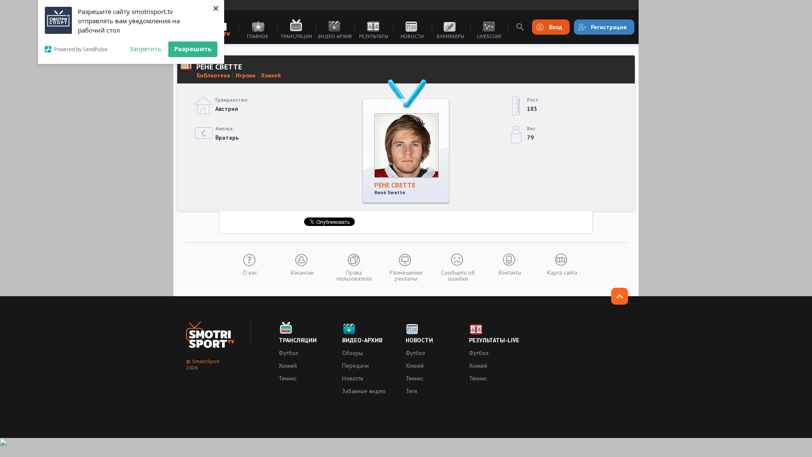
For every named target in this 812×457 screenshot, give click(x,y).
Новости (412, 36)
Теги (411, 391)
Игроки (245, 75)
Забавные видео (364, 391)
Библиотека (213, 75)
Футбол (288, 353)
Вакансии (302, 272)
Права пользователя (354, 275)
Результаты (373, 36)
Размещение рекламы (406, 275)
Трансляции (296, 36)
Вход (555, 27)
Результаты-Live (494, 340)
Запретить (145, 48)
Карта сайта (562, 272)
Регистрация (609, 27)
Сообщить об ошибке (458, 275)
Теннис (287, 378)
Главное (257, 36)
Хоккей (271, 75)
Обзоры (352, 353)
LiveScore (489, 36)
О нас (250, 272)
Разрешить (192, 48)
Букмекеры (450, 36)
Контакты (510, 272)
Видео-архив (335, 36)
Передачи (355, 365)
